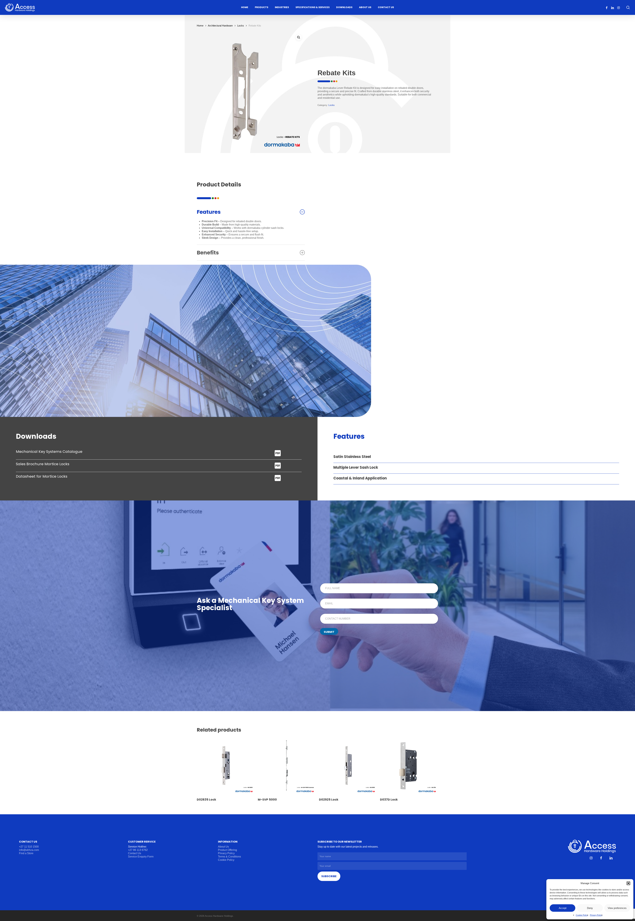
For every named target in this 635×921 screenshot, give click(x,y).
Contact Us (134, 853)
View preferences (617, 908)
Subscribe (329, 876)
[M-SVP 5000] (287, 765)
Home (200, 25)
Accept (562, 908)
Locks (240, 25)
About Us (223, 846)
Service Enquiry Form (140, 856)
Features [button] (209, 212)
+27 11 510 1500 (29, 846)
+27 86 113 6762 (138, 850)
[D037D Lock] (409, 765)
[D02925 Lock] (348, 765)
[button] (628, 883)
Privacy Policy (596, 915)
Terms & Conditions (229, 856)
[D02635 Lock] (226, 765)
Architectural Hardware (220, 25)
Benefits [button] (208, 252)
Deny (590, 908)
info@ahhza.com (29, 850)
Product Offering (227, 850)
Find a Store (26, 853)
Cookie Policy (582, 915)
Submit (329, 632)
